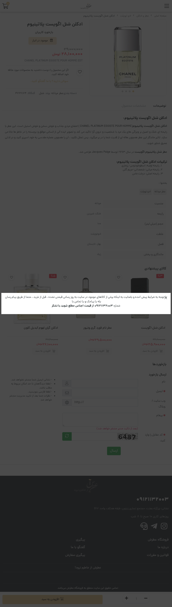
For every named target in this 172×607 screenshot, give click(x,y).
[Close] (166, 298)
